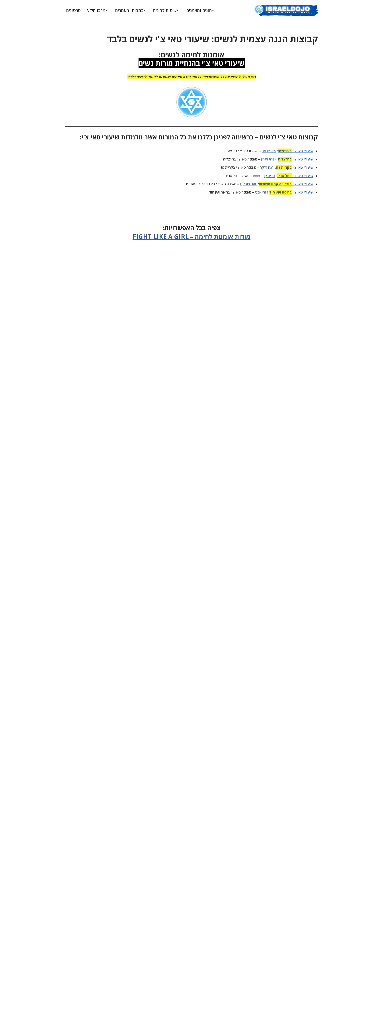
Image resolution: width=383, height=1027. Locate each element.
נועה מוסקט (248, 184)
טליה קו (269, 175)
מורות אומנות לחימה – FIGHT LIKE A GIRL (191, 236)
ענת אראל (269, 151)
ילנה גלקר (267, 167)
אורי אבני (261, 192)
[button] (213, 10)
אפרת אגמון (269, 159)
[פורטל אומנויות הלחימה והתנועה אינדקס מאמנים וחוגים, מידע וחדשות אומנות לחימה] (286, 10)
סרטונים (73, 10)
